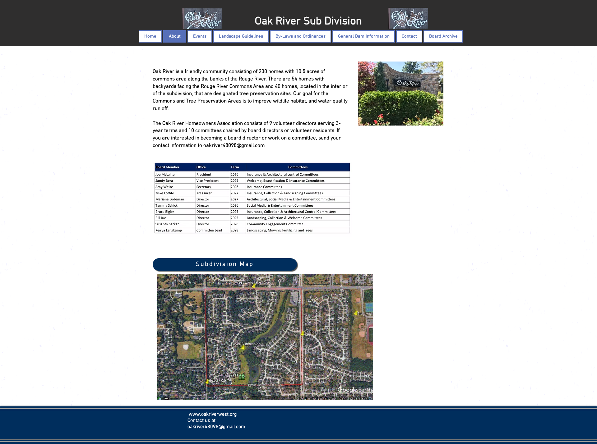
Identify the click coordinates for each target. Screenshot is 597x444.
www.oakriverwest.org (213, 414)
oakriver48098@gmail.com (234, 146)
